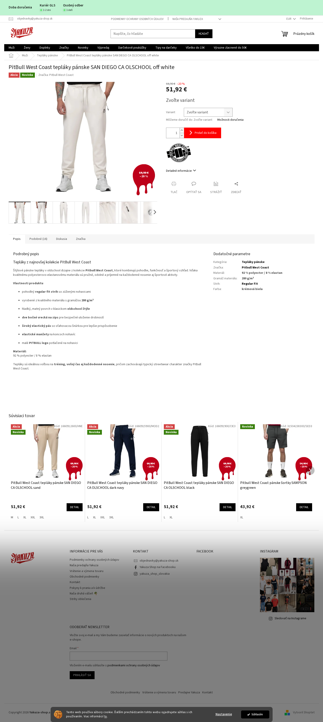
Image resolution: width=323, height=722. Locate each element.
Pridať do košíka (205, 133)
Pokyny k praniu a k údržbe (87, 588)
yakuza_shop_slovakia (155, 574)
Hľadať (204, 34)
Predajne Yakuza (189, 692)
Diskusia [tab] (61, 239)
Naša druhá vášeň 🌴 (83, 593)
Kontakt (75, 582)
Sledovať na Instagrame (290, 618)
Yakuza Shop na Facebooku (158, 567)
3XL (42, 517)
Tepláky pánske (253, 262)
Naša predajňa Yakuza (187, 19)
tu (105, 716)
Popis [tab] (17, 239)
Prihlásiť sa (82, 675)
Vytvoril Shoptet (304, 712)
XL (24, 517)
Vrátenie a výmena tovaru (86, 571)
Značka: (55, 75)
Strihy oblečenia (80, 599)
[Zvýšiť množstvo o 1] (182, 130)
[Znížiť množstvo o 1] (182, 135)
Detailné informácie (179, 171)
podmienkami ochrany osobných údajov (133, 665)
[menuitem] (11, 47)
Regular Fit (250, 284)
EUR (289, 19)
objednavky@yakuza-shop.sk (159, 560)
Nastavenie (224, 714)
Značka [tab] (80, 239)
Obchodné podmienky (84, 576)
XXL (33, 517)
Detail (74, 507)
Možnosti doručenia (230, 120)
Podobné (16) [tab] (38, 239)
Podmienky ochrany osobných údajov (137, 19)
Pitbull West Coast (255, 267)
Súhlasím (257, 714)
